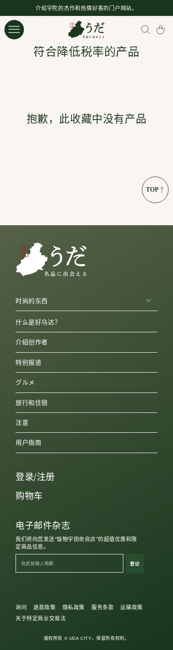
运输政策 (131, 607)
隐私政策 (74, 607)
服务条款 (102, 607)
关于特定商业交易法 (41, 618)
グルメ (25, 382)
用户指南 (28, 442)
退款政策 (44, 607)
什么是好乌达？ (38, 322)
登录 (25, 477)
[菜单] (14, 29)
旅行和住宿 (32, 403)
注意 (22, 422)
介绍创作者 (32, 342)
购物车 (29, 496)
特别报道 (28, 362)
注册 (46, 477)
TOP (152, 189)
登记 (134, 564)
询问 (21, 607)
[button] (145, 29)
